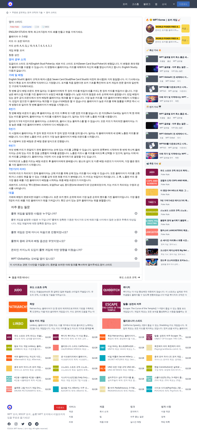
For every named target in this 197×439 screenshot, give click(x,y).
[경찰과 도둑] (152, 182)
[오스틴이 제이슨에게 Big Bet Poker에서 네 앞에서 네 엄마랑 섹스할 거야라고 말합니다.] (152, 252)
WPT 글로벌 (177, 61)
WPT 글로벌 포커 (166, 101)
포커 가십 (164, 244)
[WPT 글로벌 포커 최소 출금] (152, 58)
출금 (169, 61)
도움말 (162, 61)
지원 (71, 416)
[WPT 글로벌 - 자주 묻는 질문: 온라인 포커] (152, 68)
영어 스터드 (51, 12)
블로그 (146, 4)
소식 (164, 4)
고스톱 (135, 4)
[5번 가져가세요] (152, 202)
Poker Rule (165, 174)
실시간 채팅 (135, 421)
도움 (161, 81)
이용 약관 (165, 411)
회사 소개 (104, 411)
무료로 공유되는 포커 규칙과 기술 (27, 12)
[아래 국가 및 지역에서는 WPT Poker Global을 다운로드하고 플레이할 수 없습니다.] (152, 98)
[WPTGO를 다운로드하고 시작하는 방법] (152, 88)
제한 (177, 101)
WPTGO (163, 91)
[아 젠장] (152, 192)
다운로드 (183, 4)
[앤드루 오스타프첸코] (152, 262)
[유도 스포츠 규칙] (152, 172)
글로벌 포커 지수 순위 (169, 264)
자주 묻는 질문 (177, 71)
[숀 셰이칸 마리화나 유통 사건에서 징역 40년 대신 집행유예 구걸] (152, 242)
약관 (71, 411)
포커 (125, 4)
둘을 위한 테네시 (20, 277)
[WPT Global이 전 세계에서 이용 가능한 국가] (152, 78)
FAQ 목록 (165, 421)
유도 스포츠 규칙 (128, 277)
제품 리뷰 (104, 421)
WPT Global (170, 81)
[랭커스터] (152, 232)
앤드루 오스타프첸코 (187, 264)
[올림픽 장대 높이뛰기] (152, 222)
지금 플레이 (186, 28)
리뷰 (71, 421)
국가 (179, 81)
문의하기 (134, 411)
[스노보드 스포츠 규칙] (152, 212)
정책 (163, 416)
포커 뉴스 (173, 244)
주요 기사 (164, 254)
